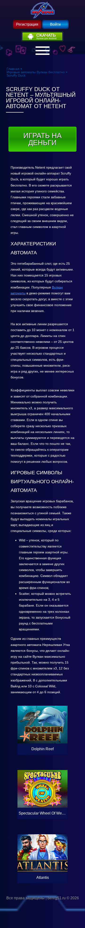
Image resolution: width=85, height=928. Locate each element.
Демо (42, 711)
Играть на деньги (42, 139)
